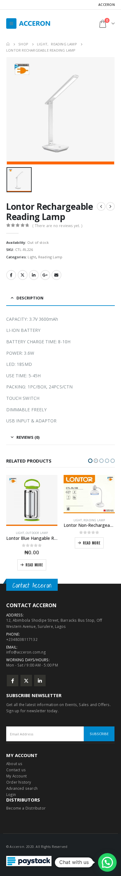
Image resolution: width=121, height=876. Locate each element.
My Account (16, 775)
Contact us (16, 769)
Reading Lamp (50, 257)
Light (32, 257)
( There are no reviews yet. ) (57, 225)
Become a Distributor (26, 808)
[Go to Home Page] (8, 44)
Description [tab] (29, 298)
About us (14, 763)
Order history (18, 782)
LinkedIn (34, 275)
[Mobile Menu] (11, 23)
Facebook (11, 275)
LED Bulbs (84, 533)
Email (56, 275)
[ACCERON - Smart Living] (36, 23)
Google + (45, 275)
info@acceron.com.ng (26, 652)
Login (11, 794)
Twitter (23, 275)
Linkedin (40, 680)
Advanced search (22, 788)
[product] (31, 494)
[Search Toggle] (89, 23)
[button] (90, 460)
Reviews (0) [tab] (27, 437)
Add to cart (92, 564)
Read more (34, 542)
